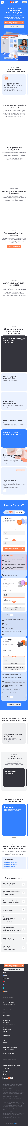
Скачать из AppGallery (10, 864)
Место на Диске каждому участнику (12, 529)
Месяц (9, 512)
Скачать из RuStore (9, 866)
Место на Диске (7, 590)
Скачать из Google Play (10, 862)
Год (19, 512)
